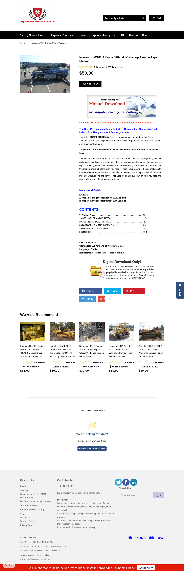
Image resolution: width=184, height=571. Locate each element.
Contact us (25, 517)
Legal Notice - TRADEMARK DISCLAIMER (38, 542)
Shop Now (146, 567)
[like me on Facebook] (126, 484)
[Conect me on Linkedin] (133, 484)
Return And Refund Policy (32, 509)
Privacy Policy (27, 525)
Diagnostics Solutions (61, 35)
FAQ (122, 35)
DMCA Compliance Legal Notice (35, 501)
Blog (22, 513)
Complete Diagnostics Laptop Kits (97, 35)
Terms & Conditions (29, 505)
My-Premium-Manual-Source (38, 559)
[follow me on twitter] (118, 484)
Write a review (116, 67)
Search (23, 485)
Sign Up (158, 495)
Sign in (140, 11)
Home (22, 42)
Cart (158, 18)
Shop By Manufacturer (32, 35)
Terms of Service (28, 521)
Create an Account (156, 11)
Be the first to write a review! (92, 448)
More (144, 35)
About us (133, 35)
